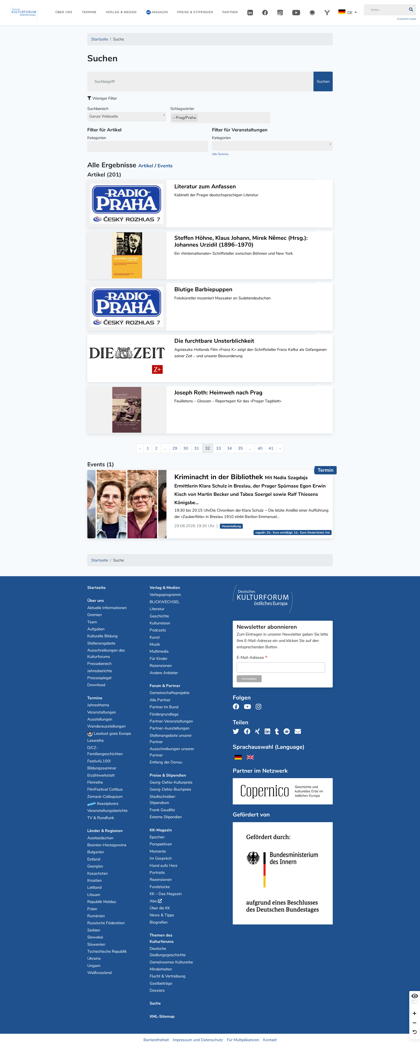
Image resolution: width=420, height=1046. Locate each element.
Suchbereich (102, 112)
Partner (230, 12)
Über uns (63, 12)
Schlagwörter (182, 108)
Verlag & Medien (121, 12)
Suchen (323, 81)
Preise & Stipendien (195, 12)
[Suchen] (411, 9)
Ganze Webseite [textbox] (103, 116)
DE (350, 12)
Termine (89, 12)
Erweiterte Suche (406, 19)
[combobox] (126, 117)
